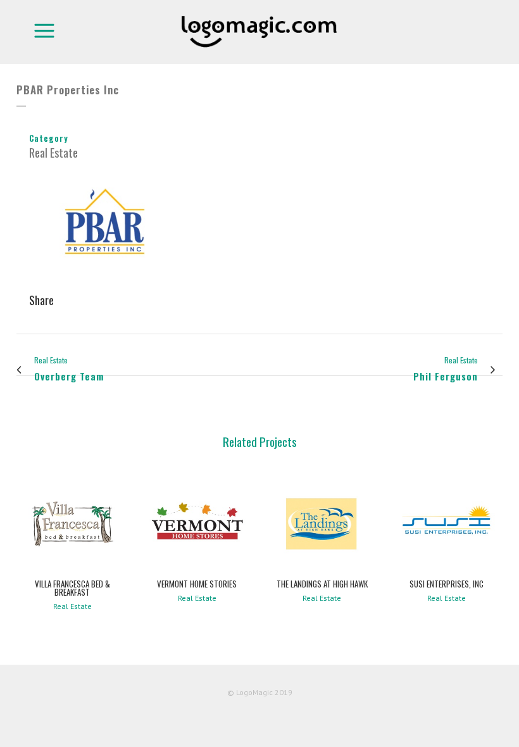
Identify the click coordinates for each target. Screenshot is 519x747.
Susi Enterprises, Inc (447, 583)
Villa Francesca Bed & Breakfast (72, 587)
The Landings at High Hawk (322, 583)
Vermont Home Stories (197, 583)
